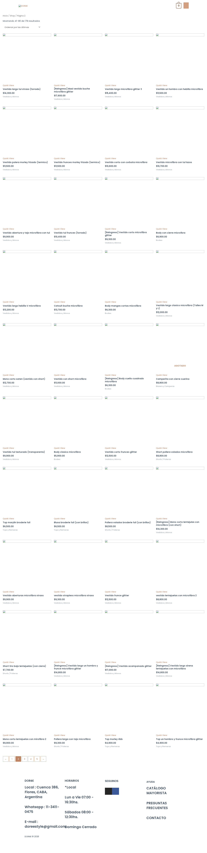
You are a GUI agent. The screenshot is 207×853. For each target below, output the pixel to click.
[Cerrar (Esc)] (5, 846)
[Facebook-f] (115, 791)
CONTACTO (156, 817)
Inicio (5, 15)
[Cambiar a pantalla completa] (29, 846)
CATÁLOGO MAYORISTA (156, 790)
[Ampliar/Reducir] (41, 846)
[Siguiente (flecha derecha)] (17, 851)
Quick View (8, 85)
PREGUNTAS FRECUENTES (157, 805)
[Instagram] (108, 791)
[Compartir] (17, 846)
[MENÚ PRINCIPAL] (186, 5)
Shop (12, 15)
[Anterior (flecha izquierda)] (5, 851)
